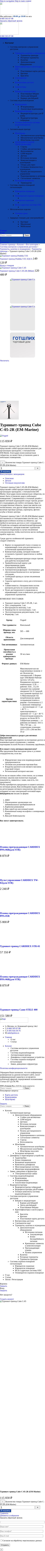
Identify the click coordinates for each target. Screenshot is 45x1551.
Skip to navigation (7, 1)
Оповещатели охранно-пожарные (29, 196)
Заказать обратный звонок (11, 21)
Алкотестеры (20, 87)
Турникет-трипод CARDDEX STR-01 (20, 946)
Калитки (24, 60)
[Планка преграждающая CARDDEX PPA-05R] (22, 900)
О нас (13, 1039)
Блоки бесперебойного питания (37, 1239)
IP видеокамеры (27, 107)
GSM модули (26, 153)
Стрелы (24, 147)
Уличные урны (21, 213)
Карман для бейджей (29, 98)
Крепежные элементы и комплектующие (34, 1244)
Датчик (24, 156)
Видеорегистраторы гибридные (29, 119)
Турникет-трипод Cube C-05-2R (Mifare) (17, 271)
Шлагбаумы (20, 133)
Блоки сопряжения (23, 1160)
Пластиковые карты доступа (33, 71)
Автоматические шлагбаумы (33, 135)
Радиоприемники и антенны (33, 176)
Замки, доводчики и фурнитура (24, 1064)
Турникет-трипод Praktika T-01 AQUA (16, 259)
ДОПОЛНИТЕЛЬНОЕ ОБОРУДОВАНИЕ (24, 143)
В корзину (5, 471)
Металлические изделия (20, 209)
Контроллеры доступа (24, 82)
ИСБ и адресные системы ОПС (28, 205)
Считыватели (20, 78)
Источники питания (33, 1232)
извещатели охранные (24, 200)
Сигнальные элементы (30, 178)
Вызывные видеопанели (25, 1162)
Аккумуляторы (36, 1234)
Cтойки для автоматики (31, 149)
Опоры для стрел (28, 165)
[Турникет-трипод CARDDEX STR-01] (22, 933)
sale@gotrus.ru (13, 1033)
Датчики (23, 1122)
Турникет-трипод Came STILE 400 (19, 1009)
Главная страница (7, 244)
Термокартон (26, 183)
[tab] (9, 478)
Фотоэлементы (27, 151)
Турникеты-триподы (29, 55)
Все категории (32, 244)
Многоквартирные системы (27, 1167)
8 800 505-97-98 (6, 19)
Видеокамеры (21, 104)
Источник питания (29, 158)
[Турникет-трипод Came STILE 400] (22, 996)
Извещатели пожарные (25, 191)
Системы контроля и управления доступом (18, 247)
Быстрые (24, 222)
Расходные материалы (24, 180)
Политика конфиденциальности (13, 1068)
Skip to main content (23, 1)
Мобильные (26, 226)
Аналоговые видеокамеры (32, 109)
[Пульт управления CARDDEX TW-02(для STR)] (22, 867)
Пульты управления (33, 1252)
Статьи (14, 1042)
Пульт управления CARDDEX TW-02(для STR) (19, 881)
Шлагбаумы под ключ (30, 140)
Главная (4, 38)
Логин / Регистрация (14, 1279)
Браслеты (25, 76)
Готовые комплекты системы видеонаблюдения (27, 123)
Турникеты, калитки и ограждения (30, 53)
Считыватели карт (23, 1223)
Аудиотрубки (20, 1158)
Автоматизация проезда (20, 129)
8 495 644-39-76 (13, 1031)
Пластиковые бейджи (30, 94)
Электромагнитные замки (26, 1174)
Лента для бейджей (29, 96)
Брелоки (24, 73)
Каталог (20, 244)
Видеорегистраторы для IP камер (29, 1189)
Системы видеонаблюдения (22, 100)
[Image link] (14, 1022)
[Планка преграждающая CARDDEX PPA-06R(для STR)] (22, 833)
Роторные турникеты (30, 58)
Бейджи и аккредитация (25, 91)
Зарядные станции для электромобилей (27, 218)
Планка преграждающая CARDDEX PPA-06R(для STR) (20, 848)
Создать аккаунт (7, 1299)
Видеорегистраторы (23, 111)
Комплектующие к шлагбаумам (28, 161)
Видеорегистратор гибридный (28, 1187)
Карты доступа (11, 1095)
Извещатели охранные (24, 1266)
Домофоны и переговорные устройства (27, 1057)
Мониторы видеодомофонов (27, 1169)
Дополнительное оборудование (27, 63)
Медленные (26, 224)
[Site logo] (14, 14)
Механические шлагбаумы (32, 138)
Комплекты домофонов (25, 1165)
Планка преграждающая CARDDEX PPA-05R (20, 914)
